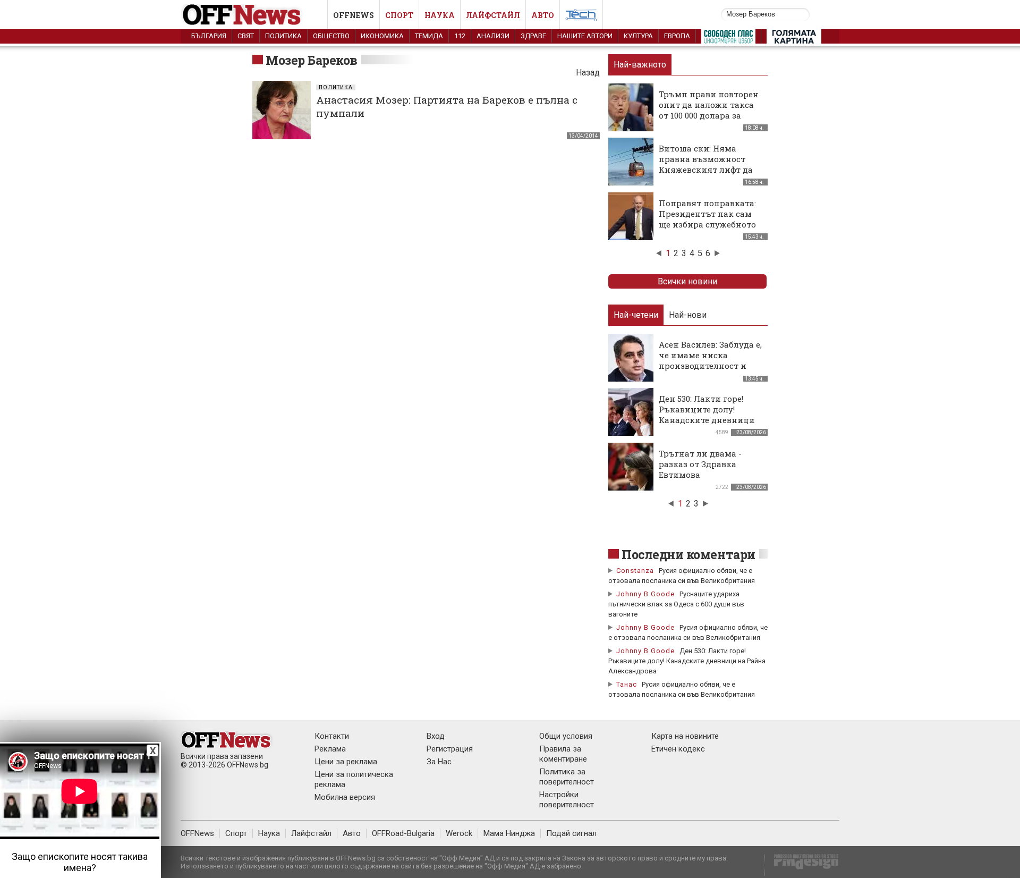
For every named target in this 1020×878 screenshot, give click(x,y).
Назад (588, 72)
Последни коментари (688, 554)
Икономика (382, 36)
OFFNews (197, 833)
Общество (331, 36)
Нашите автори (585, 36)
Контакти (331, 736)
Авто (542, 15)
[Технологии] (581, 17)
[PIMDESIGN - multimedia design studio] (801, 865)
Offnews (353, 15)
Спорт (399, 15)
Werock (459, 833)
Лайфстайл (493, 15)
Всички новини (687, 281)
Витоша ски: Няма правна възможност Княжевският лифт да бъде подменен (706, 164)
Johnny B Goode (645, 594)
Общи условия (565, 736)
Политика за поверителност (566, 777)
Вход (436, 736)
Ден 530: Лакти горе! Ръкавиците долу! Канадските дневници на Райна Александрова (710, 414)
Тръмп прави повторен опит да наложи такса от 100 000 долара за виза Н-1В (709, 110)
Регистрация (450, 749)
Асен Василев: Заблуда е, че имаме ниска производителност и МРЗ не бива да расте (710, 360)
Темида (429, 36)
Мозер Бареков (312, 60)
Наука (439, 15)
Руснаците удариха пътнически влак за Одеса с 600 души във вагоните (676, 604)
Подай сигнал (571, 833)
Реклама (330, 749)
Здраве (533, 36)
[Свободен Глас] (728, 38)
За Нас (439, 761)
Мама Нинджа (509, 833)
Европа (677, 36)
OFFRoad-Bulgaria (403, 833)
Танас (626, 684)
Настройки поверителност (566, 799)
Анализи (493, 36)
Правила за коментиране (563, 754)
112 (459, 36)
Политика (283, 36)
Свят (245, 36)
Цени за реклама (345, 761)
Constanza (635, 571)
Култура (638, 36)
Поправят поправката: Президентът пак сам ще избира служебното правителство (707, 219)
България (208, 36)
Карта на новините (685, 736)
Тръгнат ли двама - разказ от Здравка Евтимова (700, 464)
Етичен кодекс (678, 749)
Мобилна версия (344, 797)
